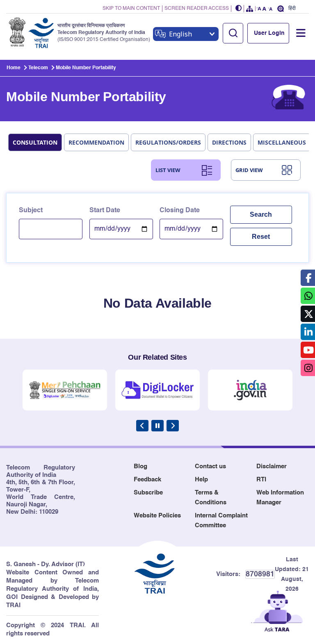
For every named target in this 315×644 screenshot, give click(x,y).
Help (201, 479)
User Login (269, 33)
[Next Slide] (173, 425)
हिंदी (292, 8)
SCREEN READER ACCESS (196, 8)
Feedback (147, 479)
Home (14, 68)
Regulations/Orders (168, 142)
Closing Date (180, 210)
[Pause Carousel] (157, 425)
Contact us (210, 466)
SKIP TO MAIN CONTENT (131, 8)
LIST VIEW (167, 170)
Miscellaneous (282, 142)
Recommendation (96, 142)
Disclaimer (271, 466)
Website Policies (157, 515)
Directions (229, 142)
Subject (31, 210)
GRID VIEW (249, 170)
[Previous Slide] (142, 425)
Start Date (104, 210)
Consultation (35, 142)
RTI (261, 479)
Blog (140, 466)
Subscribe (148, 493)
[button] (238, 9)
